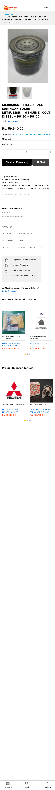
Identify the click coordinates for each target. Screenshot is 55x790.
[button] (25, 354)
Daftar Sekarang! (9, 291)
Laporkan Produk (9, 176)
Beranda (5, 14)
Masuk (45, 8)
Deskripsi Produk (12, 208)
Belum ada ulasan (12, 216)
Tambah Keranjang (17, 162)
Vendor (6, 212)
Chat (42, 162)
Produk (14, 14)
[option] (27, 56)
